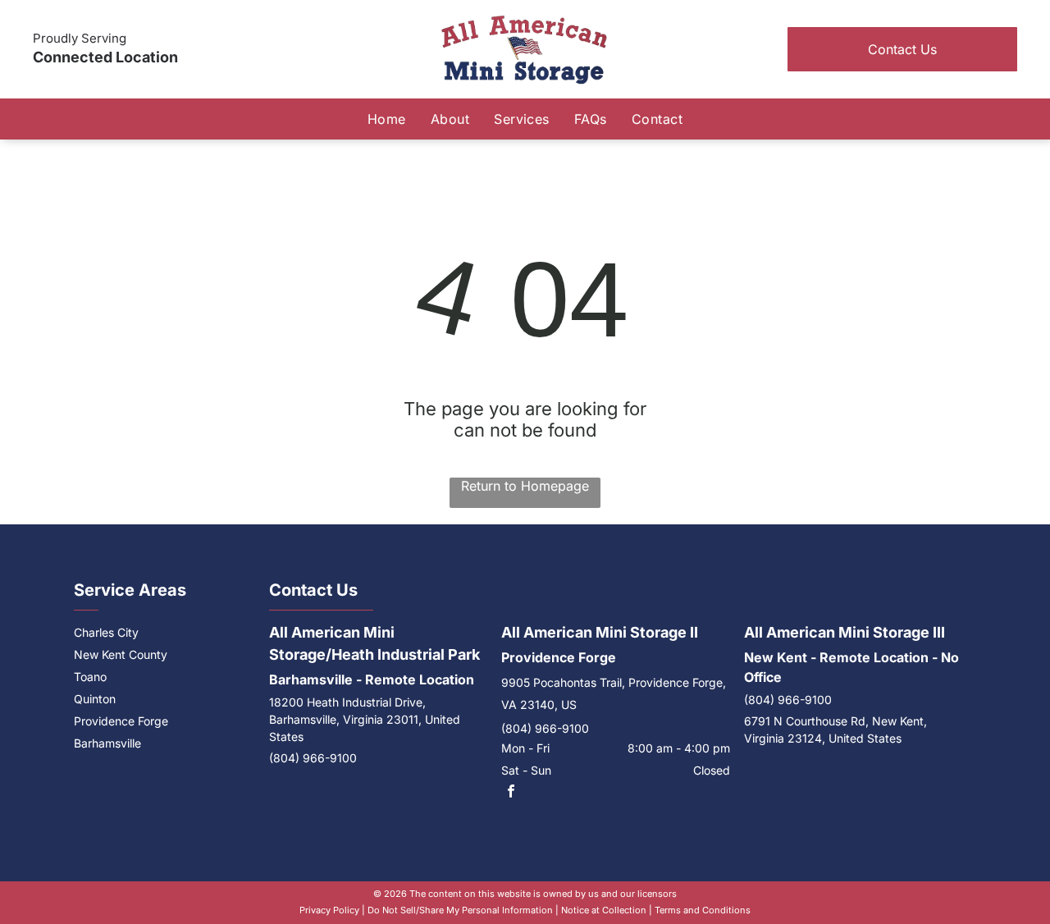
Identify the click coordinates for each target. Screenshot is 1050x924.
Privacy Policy (329, 910)
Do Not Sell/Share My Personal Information (460, 910)
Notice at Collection (603, 910)
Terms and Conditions (703, 910)
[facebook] (511, 793)
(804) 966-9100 (313, 758)
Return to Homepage (525, 486)
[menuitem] (386, 119)
